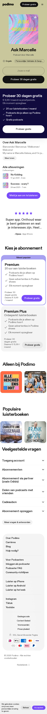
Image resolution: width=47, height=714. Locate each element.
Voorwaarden (23, 625)
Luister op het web (15, 589)
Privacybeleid (23, 629)
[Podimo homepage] (8, 4)
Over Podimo (12, 538)
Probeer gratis (29, 4)
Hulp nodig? (12, 550)
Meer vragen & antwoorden (17, 522)
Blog (8, 546)
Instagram (11, 598)
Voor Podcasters (15, 559)
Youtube (10, 607)
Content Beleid (23, 620)
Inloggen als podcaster (18, 564)
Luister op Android (15, 585)
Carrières (11, 542)
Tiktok (9, 603)
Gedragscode (23, 616)
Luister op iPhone (15, 581)
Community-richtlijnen (17, 572)
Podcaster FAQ (14, 568)
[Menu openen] (42, 4)
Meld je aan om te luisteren (23, 195)
